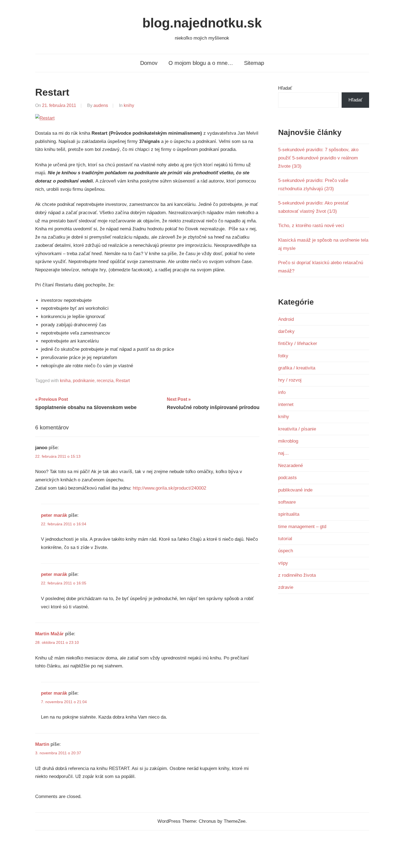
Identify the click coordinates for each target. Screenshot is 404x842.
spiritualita (288, 514)
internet (286, 404)
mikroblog (288, 441)
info (282, 392)
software (287, 502)
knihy (129, 105)
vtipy (283, 563)
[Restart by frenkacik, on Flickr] (45, 118)
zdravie (285, 587)
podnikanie (84, 380)
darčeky (286, 331)
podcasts (287, 477)
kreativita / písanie (297, 429)
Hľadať (285, 88)
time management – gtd (302, 526)
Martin (42, 744)
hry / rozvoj (289, 380)
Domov (148, 63)
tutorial (285, 538)
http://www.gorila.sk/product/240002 (169, 488)
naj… (283, 453)
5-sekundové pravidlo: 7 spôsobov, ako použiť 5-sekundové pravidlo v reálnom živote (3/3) (318, 158)
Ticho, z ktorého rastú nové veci (311, 225)
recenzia (105, 380)
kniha (65, 380)
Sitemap (254, 63)
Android (286, 319)
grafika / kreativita (296, 368)
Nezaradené (290, 465)
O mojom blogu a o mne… (200, 63)
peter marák (54, 515)
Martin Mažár (49, 633)
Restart (123, 380)
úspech (285, 550)
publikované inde (295, 490)
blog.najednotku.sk (202, 23)
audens (100, 105)
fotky (283, 355)
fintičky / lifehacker (297, 343)
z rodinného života (297, 575)
